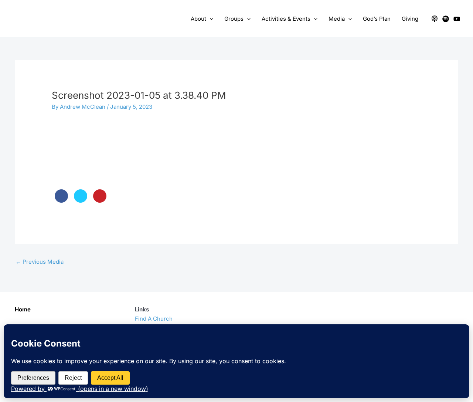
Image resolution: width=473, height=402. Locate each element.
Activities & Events (286, 18)
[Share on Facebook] (61, 200)
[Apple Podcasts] (434, 19)
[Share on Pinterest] (99, 200)
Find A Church (154, 318)
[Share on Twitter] (80, 200)
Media (337, 18)
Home (23, 309)
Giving (410, 18)
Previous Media (40, 261)
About (198, 18)
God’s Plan (377, 18)
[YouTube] (456, 19)
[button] (209, 19)
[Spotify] (445, 19)
